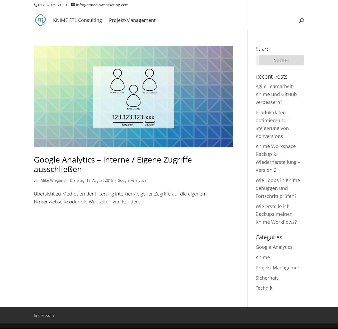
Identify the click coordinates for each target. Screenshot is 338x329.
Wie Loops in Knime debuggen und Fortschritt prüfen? (278, 188)
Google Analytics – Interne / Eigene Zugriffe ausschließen (113, 164)
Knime (263, 257)
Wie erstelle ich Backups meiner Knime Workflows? (276, 214)
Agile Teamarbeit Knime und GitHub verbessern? (276, 94)
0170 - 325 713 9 (52, 4)
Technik (264, 288)
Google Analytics (132, 180)
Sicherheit (267, 278)
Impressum (44, 315)
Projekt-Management (132, 20)
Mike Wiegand (53, 180)
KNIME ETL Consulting (77, 20)
